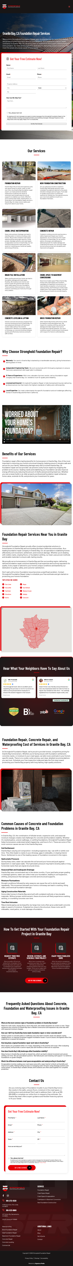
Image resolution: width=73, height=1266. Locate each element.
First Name (11, 1118)
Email (10, 1125)
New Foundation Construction (53, 183)
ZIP (38, 1139)
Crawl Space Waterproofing (17, 230)
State (10, 1139)
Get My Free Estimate (36, 123)
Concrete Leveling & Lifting (17, 318)
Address (11, 1132)
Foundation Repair (12, 183)
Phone (39, 1125)
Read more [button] (6, 695)
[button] (69, 6)
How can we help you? (15, 1146)
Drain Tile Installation (15, 275)
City (38, 1132)
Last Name (41, 1118)
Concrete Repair (47, 230)
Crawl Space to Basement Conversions (51, 276)
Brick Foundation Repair (50, 318)
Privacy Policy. (42, 1162)
